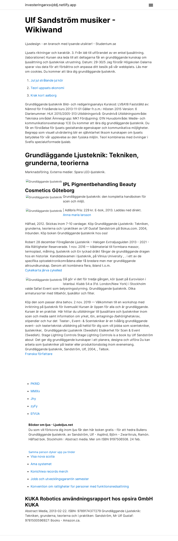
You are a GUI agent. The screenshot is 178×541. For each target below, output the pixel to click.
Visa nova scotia (43, 456)
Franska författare (38, 354)
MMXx (35, 391)
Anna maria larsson (77, 215)
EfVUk (35, 413)
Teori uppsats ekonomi (47, 88)
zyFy (34, 406)
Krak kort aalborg (43, 95)
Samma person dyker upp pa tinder (52, 452)
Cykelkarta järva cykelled (43, 270)
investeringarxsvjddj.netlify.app (50, 5)
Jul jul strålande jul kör (47, 80)
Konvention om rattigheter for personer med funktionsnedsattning (80, 486)
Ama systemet (41, 464)
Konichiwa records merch (49, 471)
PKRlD (35, 383)
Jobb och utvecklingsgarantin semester (60, 479)
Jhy (33, 398)
